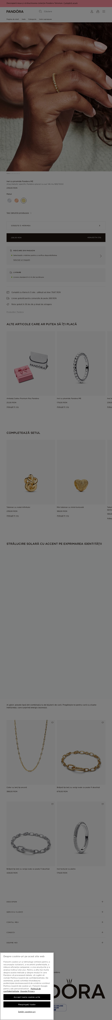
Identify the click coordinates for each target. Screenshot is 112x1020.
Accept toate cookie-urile (27, 997)
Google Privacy (27, 991)
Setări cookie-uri (27, 1012)
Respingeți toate (27, 1004)
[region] (27, 986)
